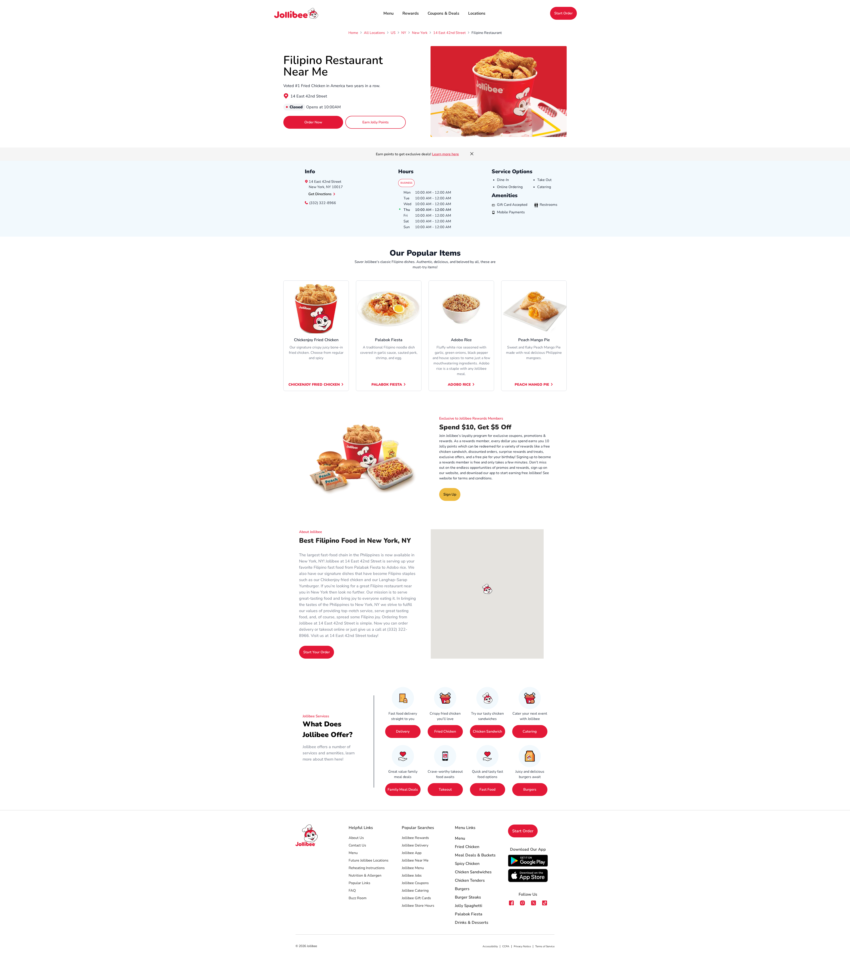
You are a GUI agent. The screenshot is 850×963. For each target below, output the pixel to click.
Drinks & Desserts (471, 922)
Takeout (445, 789)
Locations (476, 13)
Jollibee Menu (413, 868)
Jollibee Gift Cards (416, 898)
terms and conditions (475, 478)
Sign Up (449, 494)
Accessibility (490, 946)
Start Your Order (316, 652)
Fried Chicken (445, 731)
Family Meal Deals (403, 789)
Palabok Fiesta (386, 384)
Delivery (403, 731)
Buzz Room (358, 898)
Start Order (563, 13)
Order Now (313, 122)
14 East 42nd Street (308, 96)
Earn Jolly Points (375, 122)
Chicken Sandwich (487, 731)
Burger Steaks (468, 897)
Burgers (529, 789)
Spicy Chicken (467, 863)
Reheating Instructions (367, 868)
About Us (356, 837)
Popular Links (359, 883)
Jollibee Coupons (415, 883)
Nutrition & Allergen (365, 875)
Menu (388, 13)
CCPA (505, 946)
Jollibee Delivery (415, 845)
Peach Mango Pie (532, 384)
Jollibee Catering (415, 890)
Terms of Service (544, 946)
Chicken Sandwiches (473, 872)
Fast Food (487, 789)
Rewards (410, 13)
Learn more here (445, 154)
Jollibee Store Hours (418, 905)
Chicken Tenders (470, 880)
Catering (530, 731)
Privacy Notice (522, 946)
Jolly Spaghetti (468, 905)
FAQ (352, 890)
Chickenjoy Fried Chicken (314, 384)
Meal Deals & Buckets (475, 855)
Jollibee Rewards (415, 837)
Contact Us (357, 845)
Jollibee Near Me (415, 860)
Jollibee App (411, 852)
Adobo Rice (459, 384)
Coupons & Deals (443, 13)
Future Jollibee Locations (368, 860)
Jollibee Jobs (412, 875)
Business (406, 183)
